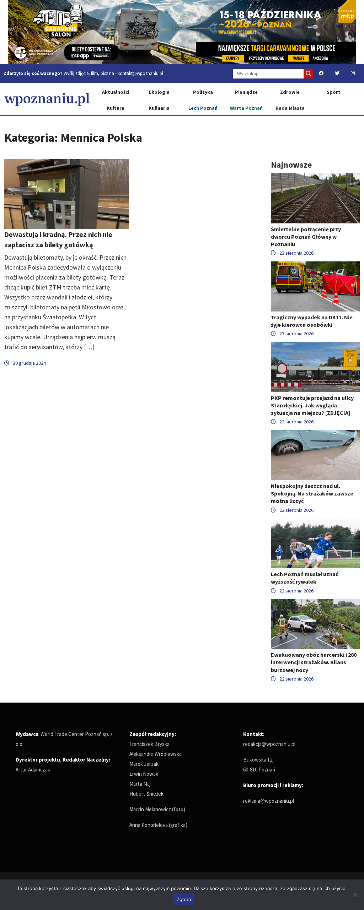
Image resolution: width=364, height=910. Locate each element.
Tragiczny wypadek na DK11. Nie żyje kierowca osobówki (312, 321)
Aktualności (115, 92)
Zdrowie (290, 92)
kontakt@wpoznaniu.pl (140, 73)
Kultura (115, 108)
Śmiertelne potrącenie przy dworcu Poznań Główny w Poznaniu (306, 237)
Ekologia (159, 92)
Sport (334, 92)
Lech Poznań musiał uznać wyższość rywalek (304, 577)
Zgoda (184, 899)
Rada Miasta (290, 108)
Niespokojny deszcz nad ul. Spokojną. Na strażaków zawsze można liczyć (312, 493)
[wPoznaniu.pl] (47, 99)
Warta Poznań (246, 108)
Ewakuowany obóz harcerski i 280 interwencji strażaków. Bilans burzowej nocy (314, 662)
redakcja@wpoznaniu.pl (269, 744)
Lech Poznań (203, 108)
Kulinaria (159, 108)
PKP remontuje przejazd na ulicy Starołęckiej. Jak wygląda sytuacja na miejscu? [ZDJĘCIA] (312, 405)
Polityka (203, 92)
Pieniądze (246, 92)
